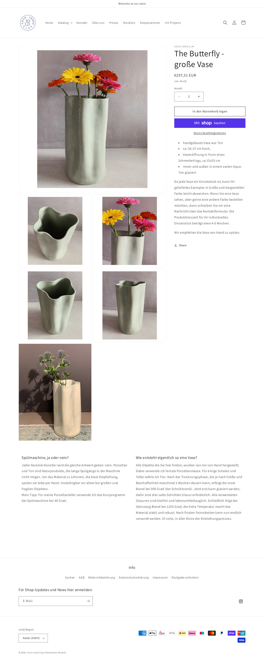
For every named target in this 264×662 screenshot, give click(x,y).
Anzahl (178, 88)
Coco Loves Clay (35, 652)
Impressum (160, 577)
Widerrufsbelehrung (101, 577)
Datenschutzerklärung (134, 577)
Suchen (70, 577)
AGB (81, 577)
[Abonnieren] (88, 601)
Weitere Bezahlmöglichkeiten (210, 132)
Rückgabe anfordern (185, 577)
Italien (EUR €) (31, 638)
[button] (65, 22)
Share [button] (183, 245)
